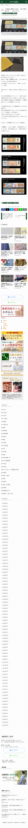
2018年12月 (5, 635)
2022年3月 (5, 527)
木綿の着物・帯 (6, 457)
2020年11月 (5, 566)
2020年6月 (5, 581)
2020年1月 (5, 596)
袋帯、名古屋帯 (6, 484)
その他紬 (5, 418)
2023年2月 (5, 512)
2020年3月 (5, 590)
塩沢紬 (4, 436)
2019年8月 (5, 611)
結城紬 (4, 472)
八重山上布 (5, 424)
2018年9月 (5, 644)
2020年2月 (5, 593)
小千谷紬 (5, 325)
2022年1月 (5, 533)
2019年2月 (5, 629)
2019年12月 (5, 599)
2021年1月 (5, 560)
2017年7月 (5, 674)
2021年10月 (5, 539)
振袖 (4, 327)
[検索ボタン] (26, 2)
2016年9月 (5, 701)
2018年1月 (5, 659)
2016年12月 (5, 692)
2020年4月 (5, 587)
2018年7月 (5, 650)
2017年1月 (5, 689)
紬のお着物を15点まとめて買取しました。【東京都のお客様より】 (14, 816)
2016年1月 (5, 719)
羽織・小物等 (6, 475)
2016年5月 (5, 707)
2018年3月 (5, 653)
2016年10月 (5, 698)
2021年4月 (5, 551)
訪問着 (4, 320)
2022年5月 (5, 521)
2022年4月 (5, 524)
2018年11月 (5, 638)
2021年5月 (5, 548)
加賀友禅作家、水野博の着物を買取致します (12, 806)
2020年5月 (5, 584)
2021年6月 (5, 545)
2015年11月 (5, 725)
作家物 (4, 328)
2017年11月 (5, 665)
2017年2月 (5, 686)
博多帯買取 (5, 433)
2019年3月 (5, 626)
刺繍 (4, 427)
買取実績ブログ (10, 13)
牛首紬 (4, 463)
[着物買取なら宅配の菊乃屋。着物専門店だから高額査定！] (14, 2)
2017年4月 (5, 680)
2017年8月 (5, 671)
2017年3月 (5, 683)
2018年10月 (5, 641)
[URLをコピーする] (25, 209)
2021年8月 (5, 542)
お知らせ (4, 13)
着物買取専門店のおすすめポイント (10, 796)
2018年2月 (5, 656)
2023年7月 (5, 506)
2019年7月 (5, 614)
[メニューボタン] (2, 2)
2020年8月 (5, 575)
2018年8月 (5, 647)
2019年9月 (5, 608)
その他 (4, 415)
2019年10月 (5, 605)
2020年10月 (5, 569)
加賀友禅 (5, 430)
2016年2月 (5, 716)
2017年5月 (5, 677)
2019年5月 (5, 620)
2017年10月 (5, 668)
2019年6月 (5, 617)
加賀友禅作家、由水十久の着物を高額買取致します (14, 810)
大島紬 (15, 13)
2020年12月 (5, 563)
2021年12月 (5, 536)
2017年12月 (5, 662)
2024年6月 (5, 503)
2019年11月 (5, 602)
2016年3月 (5, 713)
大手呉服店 (5, 445)
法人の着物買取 (6, 460)
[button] (3, 209)
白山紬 (4, 466)
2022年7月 (5, 515)
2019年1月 (5, 632)
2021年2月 (5, 557)
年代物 (4, 451)
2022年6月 (5, 518)
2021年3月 (5, 554)
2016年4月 (5, 710)
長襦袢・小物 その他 (8, 493)
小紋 (4, 448)
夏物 (4, 439)
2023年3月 (5, 509)
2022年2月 (5, 530)
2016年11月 (5, 695)
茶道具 (4, 481)
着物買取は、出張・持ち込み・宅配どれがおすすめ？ (13, 801)
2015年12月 (5, 722)
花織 (4, 478)
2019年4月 (5, 623)
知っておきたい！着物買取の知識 (11, 469)
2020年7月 (5, 578)
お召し (4, 409)
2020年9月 (5, 572)
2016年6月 (5, 704)
